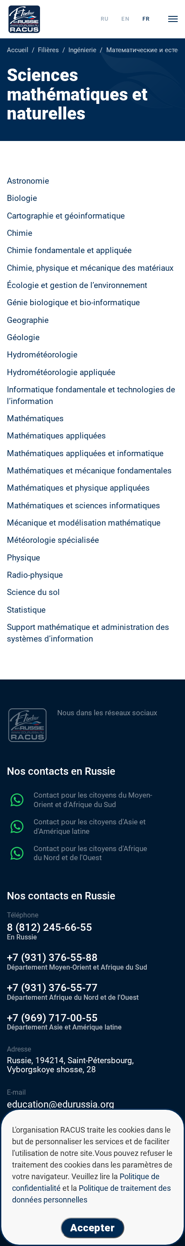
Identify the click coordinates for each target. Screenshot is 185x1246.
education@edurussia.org (60, 1104)
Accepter (92, 1228)
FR (146, 19)
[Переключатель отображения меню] (173, 19)
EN (125, 19)
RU (105, 19)
